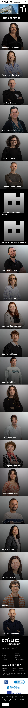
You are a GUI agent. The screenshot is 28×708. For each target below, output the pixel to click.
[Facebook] (13, 665)
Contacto (4, 655)
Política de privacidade (4, 669)
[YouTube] (15, 665)
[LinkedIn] (10, 665)
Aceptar (5, 705)
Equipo (3, 657)
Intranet (4, 661)
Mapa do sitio (14, 669)
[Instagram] (18, 665)
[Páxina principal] (11, 2)
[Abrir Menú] (25, 2)
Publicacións (18, 657)
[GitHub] (20, 665)
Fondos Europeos (21, 669)
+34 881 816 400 (7, 650)
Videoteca (17, 655)
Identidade (4, 659)
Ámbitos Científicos (19, 659)
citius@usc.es (17, 650)
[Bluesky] (8, 665)
